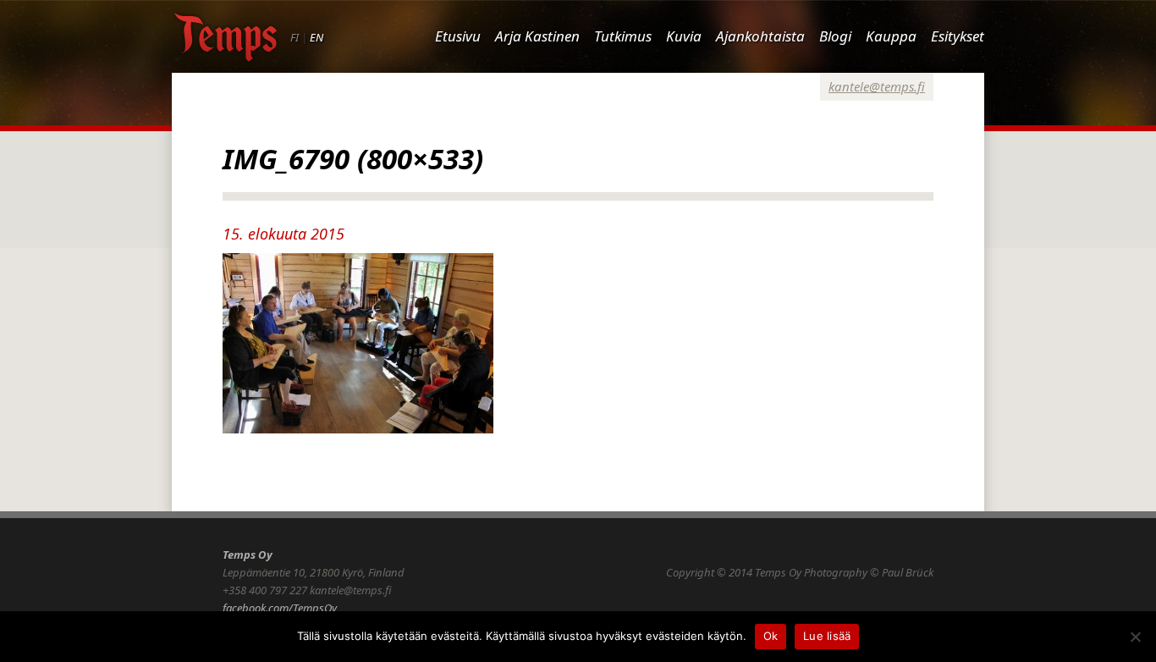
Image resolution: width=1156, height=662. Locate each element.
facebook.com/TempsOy (280, 607)
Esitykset (957, 36)
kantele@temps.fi (876, 86)
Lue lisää (826, 636)
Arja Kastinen (537, 36)
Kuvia (684, 36)
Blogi (835, 36)
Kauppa (891, 36)
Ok (771, 636)
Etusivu (458, 36)
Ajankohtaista (760, 36)
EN (316, 37)
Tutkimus (623, 36)
